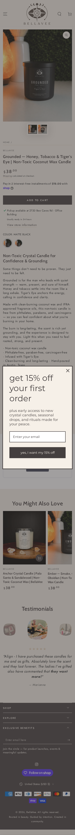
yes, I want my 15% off (38, 453)
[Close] (68, 370)
